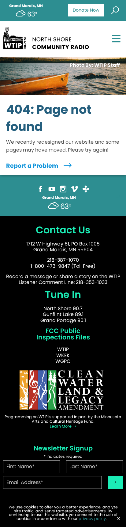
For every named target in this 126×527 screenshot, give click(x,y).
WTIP (63, 349)
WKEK (63, 355)
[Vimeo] (74, 188)
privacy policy (92, 518)
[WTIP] (47, 37)
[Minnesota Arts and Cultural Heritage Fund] (63, 389)
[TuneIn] (86, 188)
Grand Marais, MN (26, 6)
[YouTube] (52, 188)
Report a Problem (32, 166)
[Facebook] (40, 188)
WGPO (63, 361)
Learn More (61, 426)
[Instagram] (63, 188)
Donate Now (86, 10)
